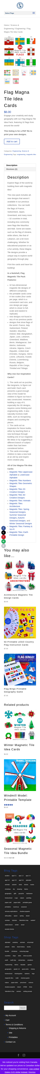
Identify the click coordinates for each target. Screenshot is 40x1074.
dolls (19, 956)
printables (8, 907)
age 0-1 (14, 875)
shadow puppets (25, 911)
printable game (27, 902)
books (32, 884)
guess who (25, 969)
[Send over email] (3, 541)
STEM (25, 987)
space (15, 916)
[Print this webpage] (3, 546)
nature (22, 898)
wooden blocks (9, 929)
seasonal (24, 907)
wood (22, 925)
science (31, 982)
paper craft (8, 902)
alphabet (28, 880)
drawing (19, 889)
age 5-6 (21, 880)
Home (6, 25)
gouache (21, 893)
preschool (23, 982)
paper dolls (17, 902)
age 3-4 (7, 880)
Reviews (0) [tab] (11, 169)
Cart (7, 1020)
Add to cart (11, 141)
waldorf (33, 920)
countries (7, 956)
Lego (16, 898)
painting (28, 898)
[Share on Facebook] (3, 528)
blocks (26, 884)
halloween (29, 893)
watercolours (9, 925)
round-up (16, 907)
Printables (13, 1037)
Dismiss (31, 1072)
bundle (7, 951)
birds (20, 884)
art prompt (30, 942)
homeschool (8, 898)
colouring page (24, 951)
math (17, 978)
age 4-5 (14, 880)
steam (28, 916)
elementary (21, 960)
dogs (14, 956)
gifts (15, 893)
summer (7, 920)
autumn (14, 884)
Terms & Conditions (14, 1024)
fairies (26, 889)
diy (14, 889)
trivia (30, 987)
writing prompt (27, 991)
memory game (25, 978)
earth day (13, 960)
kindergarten (18, 973)
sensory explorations (11, 911)
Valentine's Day (9, 991)
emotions (30, 960)
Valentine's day (23, 920)
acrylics (7, 875)
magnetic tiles (31, 154)
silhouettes (8, 916)
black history (21, 947)
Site (10, 1033)
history (33, 969)
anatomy (15, 942)
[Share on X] (3, 532)
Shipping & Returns (17, 1028)
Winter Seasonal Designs (20, 523)
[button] (32, 39)
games (30, 964)
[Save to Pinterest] (3, 537)
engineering (21, 154)
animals (7, 884)
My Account (11, 1015)
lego (33, 973)
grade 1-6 (17, 969)
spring (22, 916)
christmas (8, 889)
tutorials (14, 920)
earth (6, 960)
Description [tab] (11, 165)
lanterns (27, 973)
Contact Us (10, 1042)
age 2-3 (28, 875)
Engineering (20, 29)
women (19, 991)
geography (8, 893)
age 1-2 (21, 875)
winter (17, 925)
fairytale (23, 964)
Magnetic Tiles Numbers (20, 480)
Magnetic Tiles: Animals (19, 501)
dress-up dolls (27, 956)
